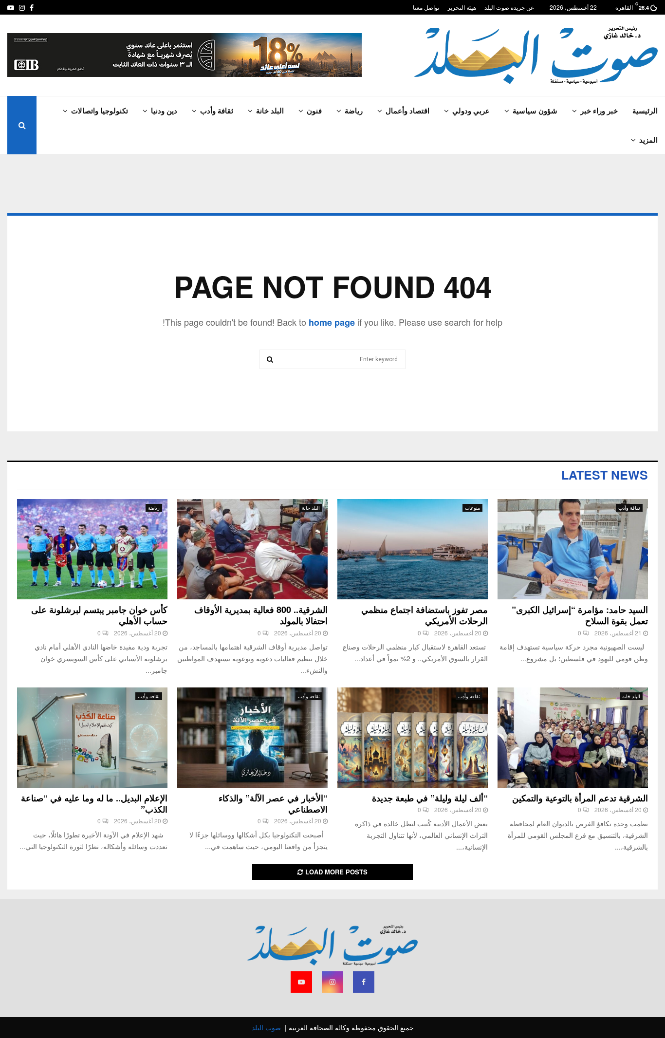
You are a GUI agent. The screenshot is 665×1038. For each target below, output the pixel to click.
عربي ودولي (471, 110)
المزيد (648, 140)
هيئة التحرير (461, 7)
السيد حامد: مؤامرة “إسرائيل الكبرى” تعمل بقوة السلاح (580, 615)
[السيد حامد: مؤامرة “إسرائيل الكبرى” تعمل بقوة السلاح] (573, 549)
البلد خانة (270, 110)
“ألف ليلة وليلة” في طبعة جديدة (430, 798)
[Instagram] (332, 982)
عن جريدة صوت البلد (509, 7)
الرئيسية (645, 110)
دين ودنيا (164, 110)
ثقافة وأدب (216, 110)
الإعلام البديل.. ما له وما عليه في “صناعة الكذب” (94, 804)
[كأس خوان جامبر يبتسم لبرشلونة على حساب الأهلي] (92, 549)
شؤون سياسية (535, 110)
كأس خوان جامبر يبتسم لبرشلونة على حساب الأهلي (99, 615)
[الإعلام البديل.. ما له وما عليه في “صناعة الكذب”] (92, 737)
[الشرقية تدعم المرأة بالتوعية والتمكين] (573, 737)
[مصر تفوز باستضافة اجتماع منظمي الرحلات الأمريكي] (412, 549)
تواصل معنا (426, 7)
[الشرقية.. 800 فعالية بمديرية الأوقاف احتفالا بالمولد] (252, 549)
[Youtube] (301, 982)
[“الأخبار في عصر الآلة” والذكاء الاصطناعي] (252, 737)
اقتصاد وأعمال (407, 110)
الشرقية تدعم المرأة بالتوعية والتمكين (580, 798)
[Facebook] (363, 982)
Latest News (604, 474)
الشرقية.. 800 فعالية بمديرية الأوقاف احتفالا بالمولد (261, 615)
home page (332, 322)
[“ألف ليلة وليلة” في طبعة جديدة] (412, 737)
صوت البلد (266, 1027)
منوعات (472, 507)
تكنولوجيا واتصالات (99, 110)
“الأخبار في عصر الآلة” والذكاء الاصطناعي (273, 804)
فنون (314, 110)
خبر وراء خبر (599, 110)
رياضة (354, 110)
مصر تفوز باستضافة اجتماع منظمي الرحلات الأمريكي (424, 615)
